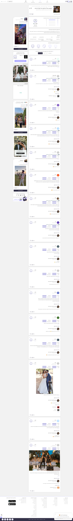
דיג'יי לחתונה (34, 511)
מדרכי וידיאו (66, 503)
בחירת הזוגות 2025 (23, 501)
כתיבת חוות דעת (65, 498)
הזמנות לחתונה (45, 502)
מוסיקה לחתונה (49, 6)
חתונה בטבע (34, 501)
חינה (35, 504)
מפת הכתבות (45, 507)
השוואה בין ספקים (44, 505)
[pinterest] (3, 520)
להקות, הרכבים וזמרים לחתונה (43, 6)
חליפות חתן (35, 507)
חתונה (35, 509)
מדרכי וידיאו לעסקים (23, 502)
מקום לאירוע (55, 498)
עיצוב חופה (35, 503)
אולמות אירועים (34, 499)
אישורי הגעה (34, 512)
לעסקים (23, 498)
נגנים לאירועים (38, 9)
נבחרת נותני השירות (23, 500)
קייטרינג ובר (55, 502)
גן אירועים (35, 498)
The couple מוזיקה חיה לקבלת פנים (36, 6)
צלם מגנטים (34, 510)
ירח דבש (56, 505)
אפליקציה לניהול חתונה (44, 498)
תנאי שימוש (41, 519)
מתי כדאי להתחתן (44, 499)
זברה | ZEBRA (22, 55)
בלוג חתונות (45, 506)
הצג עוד (58, 67)
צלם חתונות (35, 513)
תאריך (40, 53)
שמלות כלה (35, 505)
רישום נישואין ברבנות (44, 500)
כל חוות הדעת (66, 499)
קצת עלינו (66, 501)
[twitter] (7, 520)
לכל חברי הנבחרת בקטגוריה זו (20, 60)
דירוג (46, 53)
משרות (32, 519)
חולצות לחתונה (45, 501)
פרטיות (35, 519)
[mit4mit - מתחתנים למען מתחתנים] (69, 1)
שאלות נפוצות (66, 502)
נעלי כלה (35, 508)
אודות (44, 519)
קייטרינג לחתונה (34, 502)
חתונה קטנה (34, 500)
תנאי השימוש (61, 518)
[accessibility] (1, 515)
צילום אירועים (55, 501)
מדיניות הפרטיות (57, 518)
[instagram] (10, 520)
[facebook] (12, 520)
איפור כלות (35, 506)
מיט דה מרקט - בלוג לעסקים (22, 499)
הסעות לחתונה (34, 514)
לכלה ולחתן (55, 499)
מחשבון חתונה (45, 503)
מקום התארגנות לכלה (33, 516)
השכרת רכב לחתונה (33, 515)
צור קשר (30, 519)
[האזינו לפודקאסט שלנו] (20, 199)
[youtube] (5, 520)
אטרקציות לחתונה (55, 504)
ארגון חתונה (55, 503)
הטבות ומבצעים (66, 500)
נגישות (38, 519)
